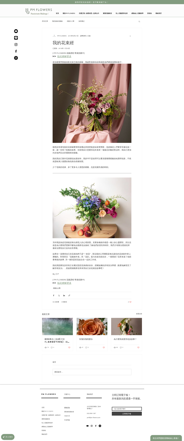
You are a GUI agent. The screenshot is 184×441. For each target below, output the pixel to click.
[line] (16, 38)
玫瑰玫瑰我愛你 (86, 339)
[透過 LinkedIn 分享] (64, 295)
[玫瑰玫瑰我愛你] (92, 326)
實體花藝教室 (46, 419)
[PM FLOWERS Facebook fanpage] (96, 426)
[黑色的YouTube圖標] (87, 426)
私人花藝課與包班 (47, 423)
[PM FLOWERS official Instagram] (100, 426)
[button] (107, 13)
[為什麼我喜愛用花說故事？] (126, 326)
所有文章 (45, 21)
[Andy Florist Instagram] (91, 426)
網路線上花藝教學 (47, 426)
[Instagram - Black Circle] (16, 58)
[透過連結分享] (69, 295)
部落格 (44, 430)
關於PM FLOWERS (47, 411)
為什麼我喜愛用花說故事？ (125, 339)
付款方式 (67, 416)
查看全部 (139, 314)
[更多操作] (130, 36)
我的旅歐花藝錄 (57, 21)
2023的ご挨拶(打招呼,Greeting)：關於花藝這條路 (57, 340)
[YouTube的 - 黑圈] (16, 31)
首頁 (43, 407)
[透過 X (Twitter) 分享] (59, 295)
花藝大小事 (70, 21)
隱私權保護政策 (69, 412)
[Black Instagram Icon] (16, 44)
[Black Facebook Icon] (16, 51)
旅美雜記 (82, 21)
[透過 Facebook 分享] (54, 295)
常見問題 (67, 420)
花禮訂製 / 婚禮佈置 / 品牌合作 (51, 415)
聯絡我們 (44, 434)
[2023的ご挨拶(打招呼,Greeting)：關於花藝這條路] (57, 326)
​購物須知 (67, 407)
